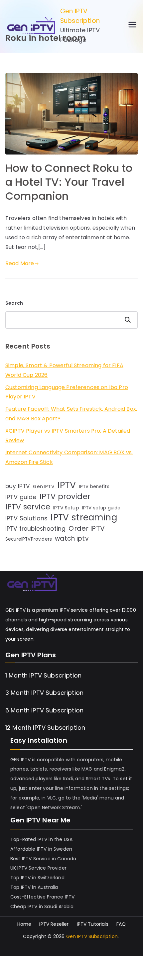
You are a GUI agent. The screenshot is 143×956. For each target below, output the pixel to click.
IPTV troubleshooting (35, 529)
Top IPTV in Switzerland (37, 877)
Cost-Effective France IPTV (42, 897)
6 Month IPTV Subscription (44, 710)
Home (24, 924)
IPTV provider (65, 496)
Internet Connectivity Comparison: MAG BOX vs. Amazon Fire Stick (69, 457)
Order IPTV (87, 528)
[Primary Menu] (132, 26)
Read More (19, 263)
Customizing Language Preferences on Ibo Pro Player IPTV (66, 392)
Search (14, 303)
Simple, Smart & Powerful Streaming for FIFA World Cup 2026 (64, 370)
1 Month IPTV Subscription (43, 675)
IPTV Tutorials (92, 924)
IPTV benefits (94, 486)
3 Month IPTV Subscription (44, 693)
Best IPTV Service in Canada (43, 858)
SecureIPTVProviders (28, 539)
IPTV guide (21, 497)
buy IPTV (17, 486)
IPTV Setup (66, 507)
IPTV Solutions (26, 518)
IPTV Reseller (54, 924)
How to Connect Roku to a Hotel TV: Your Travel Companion (69, 181)
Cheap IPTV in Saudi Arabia (41, 906)
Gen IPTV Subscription (80, 16)
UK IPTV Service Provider (38, 868)
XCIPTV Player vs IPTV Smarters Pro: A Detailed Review (67, 435)
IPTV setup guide (101, 508)
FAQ (121, 924)
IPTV (67, 485)
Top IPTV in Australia (34, 887)
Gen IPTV (43, 486)
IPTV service (27, 507)
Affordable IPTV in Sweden (41, 849)
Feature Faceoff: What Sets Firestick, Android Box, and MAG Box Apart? (71, 413)
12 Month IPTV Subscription (45, 727)
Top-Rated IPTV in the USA (41, 839)
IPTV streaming (84, 517)
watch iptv (72, 538)
